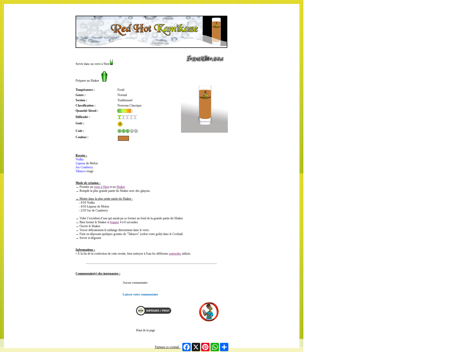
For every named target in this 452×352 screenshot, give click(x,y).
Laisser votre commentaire (140, 294)
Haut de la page (145, 330)
